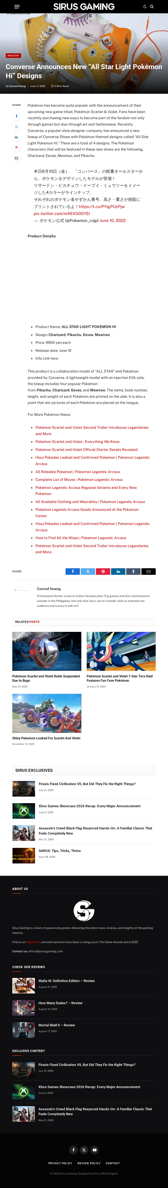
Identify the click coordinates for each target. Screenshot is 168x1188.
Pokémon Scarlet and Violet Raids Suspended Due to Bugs (46, 678)
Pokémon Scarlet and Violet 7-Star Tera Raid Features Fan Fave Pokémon (120, 678)
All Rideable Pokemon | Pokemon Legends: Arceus (77, 472)
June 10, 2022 (113, 220)
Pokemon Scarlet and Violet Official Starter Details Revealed (86, 449)
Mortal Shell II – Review (57, 1025)
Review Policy (89, 1163)
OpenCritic (33, 942)
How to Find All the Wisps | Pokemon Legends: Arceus (80, 538)
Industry (13, 55)
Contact (113, 1163)
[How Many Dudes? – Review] (23, 1008)
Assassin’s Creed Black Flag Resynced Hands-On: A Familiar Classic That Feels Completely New (95, 830)
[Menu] (17, 6)
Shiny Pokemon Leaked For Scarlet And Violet (46, 738)
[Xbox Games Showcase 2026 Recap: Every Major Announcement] (23, 811)
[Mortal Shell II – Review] (23, 1030)
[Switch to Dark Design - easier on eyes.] (145, 6)
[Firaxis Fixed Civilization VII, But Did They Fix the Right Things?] (23, 789)
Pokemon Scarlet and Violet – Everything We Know (77, 441)
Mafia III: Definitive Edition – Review (67, 981)
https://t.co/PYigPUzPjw (102, 206)
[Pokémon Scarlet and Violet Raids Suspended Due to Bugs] (46, 651)
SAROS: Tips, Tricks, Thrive (60, 851)
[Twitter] (16, 126)
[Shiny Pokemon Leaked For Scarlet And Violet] (46, 713)
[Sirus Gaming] (84, 6)
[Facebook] (16, 116)
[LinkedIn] (16, 137)
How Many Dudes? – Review (61, 1003)
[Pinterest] (16, 147)
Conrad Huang (17, 86)
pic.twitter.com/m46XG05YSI (62, 213)
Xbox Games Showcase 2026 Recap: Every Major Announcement (90, 806)
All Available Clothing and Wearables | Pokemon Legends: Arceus (90, 502)
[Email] (16, 158)
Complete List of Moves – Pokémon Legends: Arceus (79, 479)
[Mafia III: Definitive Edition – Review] (23, 986)
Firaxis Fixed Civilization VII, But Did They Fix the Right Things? (87, 784)
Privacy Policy (60, 1163)
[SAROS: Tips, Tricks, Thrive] (23, 855)
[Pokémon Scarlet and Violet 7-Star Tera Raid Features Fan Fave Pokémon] (121, 651)
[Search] (151, 6)
